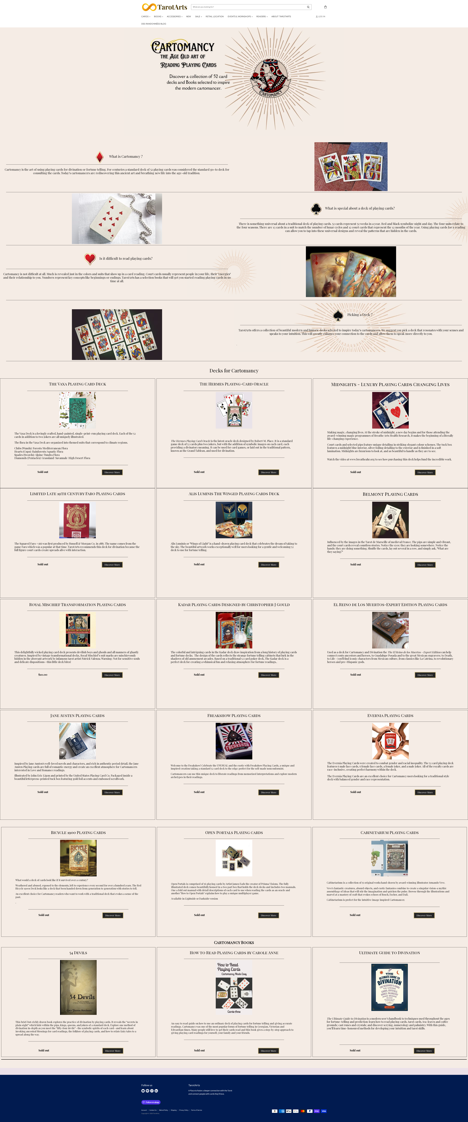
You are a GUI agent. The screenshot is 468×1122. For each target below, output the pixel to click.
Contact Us (152, 1110)
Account (144, 1110)
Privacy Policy (183, 1110)
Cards (145, 16)
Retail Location (215, 16)
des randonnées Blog (153, 23)
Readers (261, 16)
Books (158, 16)
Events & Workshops (239, 16)
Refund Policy (163, 1110)
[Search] (308, 7)
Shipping (174, 1110)
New (188, 16)
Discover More (112, 472)
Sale (198, 16)
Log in (321, 16)
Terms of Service (196, 1110)
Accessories (174, 16)
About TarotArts (281, 16)
